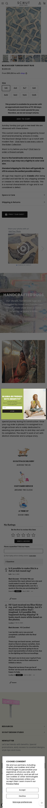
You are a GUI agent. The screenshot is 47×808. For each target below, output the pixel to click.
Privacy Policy (12, 783)
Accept (22, 790)
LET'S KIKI (12, 411)
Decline (22, 796)
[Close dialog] (44, 390)
